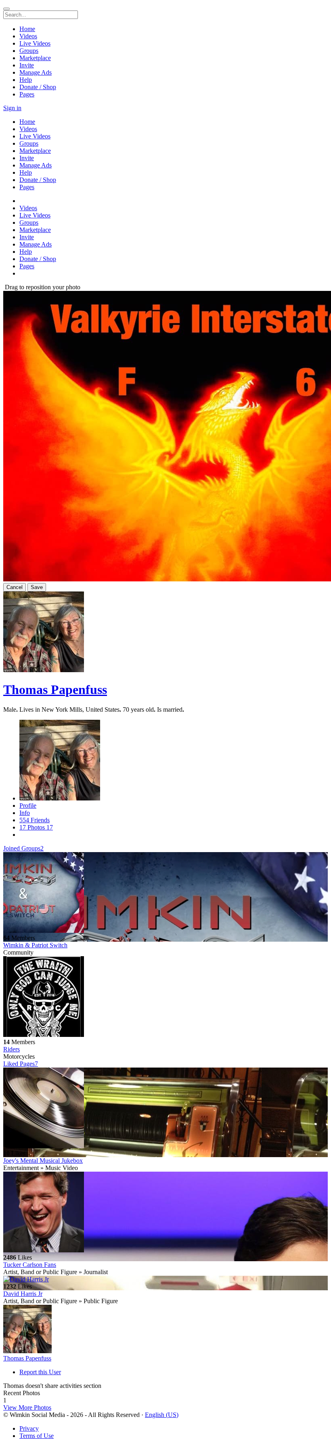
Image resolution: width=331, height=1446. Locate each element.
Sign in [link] (12, 107)
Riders (11, 1049)
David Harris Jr (22, 1293)
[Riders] (165, 997)
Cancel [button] (14, 587)
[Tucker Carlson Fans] (165, 1213)
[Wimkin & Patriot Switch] (165, 893)
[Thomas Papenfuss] (165, 1330)
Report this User (40, 1372)
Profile (27, 805)
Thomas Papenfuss (55, 689)
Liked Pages (20, 1063)
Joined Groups (23, 848)
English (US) (161, 1414)
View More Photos (27, 1407)
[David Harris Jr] (165, 1279)
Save (37, 587)
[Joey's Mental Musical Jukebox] (165, 1109)
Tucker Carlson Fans (29, 1264)
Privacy (29, 1428)
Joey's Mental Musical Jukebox (43, 1160)
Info (24, 812)
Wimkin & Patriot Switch (35, 945)
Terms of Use (36, 1435)
